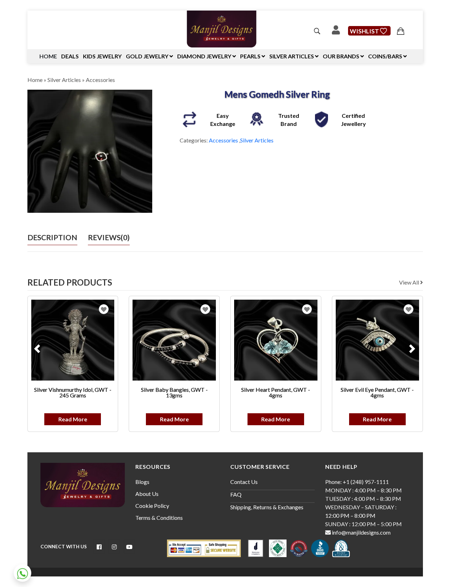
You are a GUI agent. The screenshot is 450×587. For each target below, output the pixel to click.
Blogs (142, 481)
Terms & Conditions (159, 517)
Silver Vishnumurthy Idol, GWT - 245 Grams (72, 392)
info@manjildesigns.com (361, 532)
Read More (72, 419)
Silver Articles (64, 79)
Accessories (100, 79)
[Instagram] (114, 547)
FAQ (236, 494)
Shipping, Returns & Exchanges (266, 507)
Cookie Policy (152, 505)
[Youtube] (129, 547)
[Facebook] (99, 547)
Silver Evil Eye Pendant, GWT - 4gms (377, 392)
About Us (147, 493)
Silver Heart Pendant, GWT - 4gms (275, 392)
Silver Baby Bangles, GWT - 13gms (174, 392)
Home (48, 56)
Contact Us (244, 481)
